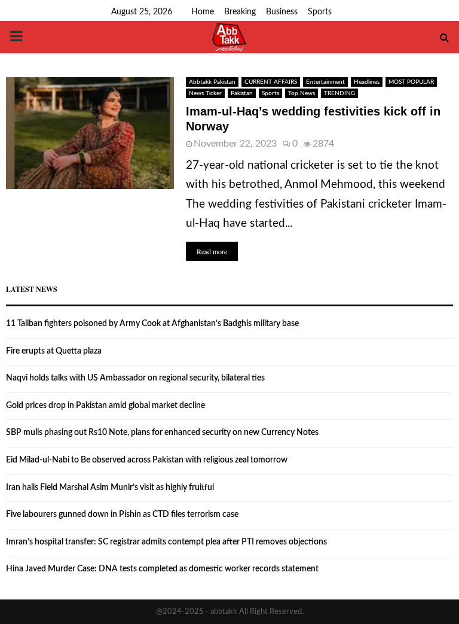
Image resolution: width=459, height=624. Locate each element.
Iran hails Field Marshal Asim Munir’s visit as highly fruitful (110, 487)
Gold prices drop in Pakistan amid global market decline (105, 405)
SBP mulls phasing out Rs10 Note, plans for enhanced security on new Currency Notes (162, 432)
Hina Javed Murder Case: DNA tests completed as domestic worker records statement (162, 569)
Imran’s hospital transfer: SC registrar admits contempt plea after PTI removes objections (166, 542)
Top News (301, 93)
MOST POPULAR (411, 82)
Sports (320, 12)
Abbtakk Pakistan (212, 82)
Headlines (367, 82)
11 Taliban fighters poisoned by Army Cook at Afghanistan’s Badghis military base (152, 323)
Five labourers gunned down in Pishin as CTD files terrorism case (122, 514)
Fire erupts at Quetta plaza (54, 351)
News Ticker (205, 93)
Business (282, 12)
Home (202, 12)
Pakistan (242, 93)
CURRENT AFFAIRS (270, 82)
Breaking (240, 12)
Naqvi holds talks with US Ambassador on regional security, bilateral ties (135, 378)
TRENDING (339, 93)
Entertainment (325, 82)
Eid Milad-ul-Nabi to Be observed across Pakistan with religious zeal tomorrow (146, 460)
